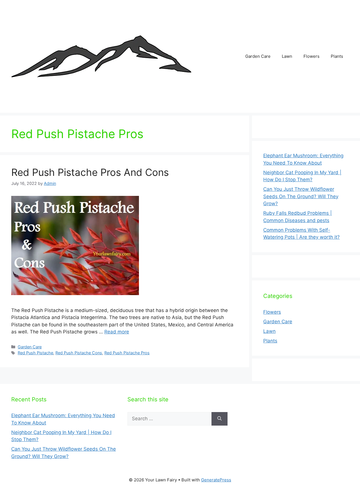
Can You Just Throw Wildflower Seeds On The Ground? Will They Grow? (300, 196)
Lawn (287, 56)
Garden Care (258, 56)
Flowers (311, 56)
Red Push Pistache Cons (78, 352)
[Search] (220, 419)
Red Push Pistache (35, 352)
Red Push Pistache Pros (127, 352)
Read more (116, 332)
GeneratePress (216, 480)
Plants (337, 56)
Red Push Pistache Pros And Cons (90, 172)
